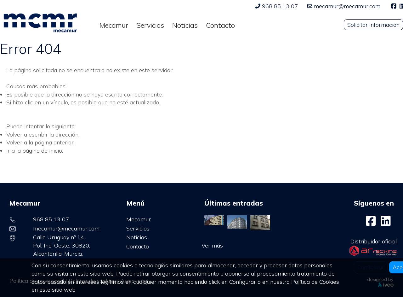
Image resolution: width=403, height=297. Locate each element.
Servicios (138, 228)
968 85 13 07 (280, 6)
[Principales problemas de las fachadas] (260, 222)
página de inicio (42, 150)
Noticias (136, 237)
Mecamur (138, 219)
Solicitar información (373, 24)
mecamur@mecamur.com (347, 6)
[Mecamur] (371, 223)
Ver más (212, 245)
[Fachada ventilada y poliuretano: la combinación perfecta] (214, 219)
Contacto (137, 246)
